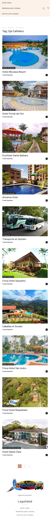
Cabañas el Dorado (12, 326)
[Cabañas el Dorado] (25, 307)
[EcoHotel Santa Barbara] (25, 138)
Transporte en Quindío (14, 239)
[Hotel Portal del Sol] (25, 96)
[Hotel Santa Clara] (25, 434)
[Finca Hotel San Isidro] (25, 350)
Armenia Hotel (10, 197)
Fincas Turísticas (8, 277)
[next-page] (29, 466)
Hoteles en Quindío (9, 68)
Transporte (6, 235)
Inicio (4, 28)
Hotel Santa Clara (11, 451)
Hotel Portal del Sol (13, 113)
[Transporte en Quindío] (25, 221)
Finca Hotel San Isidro (14, 368)
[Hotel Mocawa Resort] (25, 52)
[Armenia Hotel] (25, 179)
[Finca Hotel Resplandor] (25, 392)
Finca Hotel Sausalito (14, 280)
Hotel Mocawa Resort (14, 71)
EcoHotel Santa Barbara (15, 155)
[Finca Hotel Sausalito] (25, 263)
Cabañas (5, 322)
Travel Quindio (7, 75)
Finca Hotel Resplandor (15, 410)
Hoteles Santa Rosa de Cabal (11, 448)
